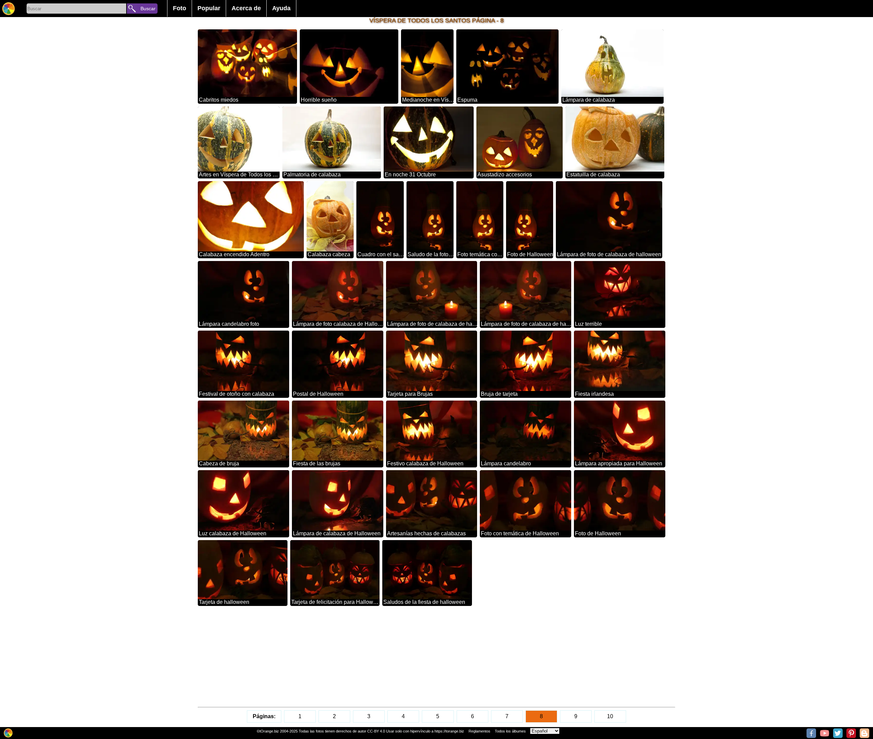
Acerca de (246, 8)
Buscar (148, 8)
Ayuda (281, 8)
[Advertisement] (402, 656)
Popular (208, 8)
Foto (179, 8)
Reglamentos (479, 731)
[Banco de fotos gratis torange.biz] (8, 8)
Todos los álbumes (510, 731)
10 (610, 716)
